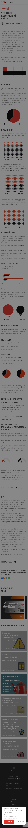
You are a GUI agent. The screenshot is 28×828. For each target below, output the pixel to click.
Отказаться (20, 822)
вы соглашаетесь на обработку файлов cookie (13, 811)
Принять (9, 822)
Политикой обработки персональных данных (10, 817)
